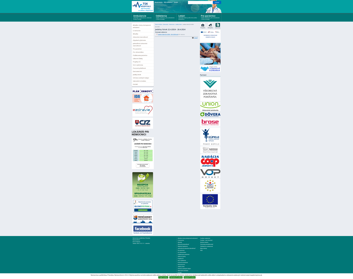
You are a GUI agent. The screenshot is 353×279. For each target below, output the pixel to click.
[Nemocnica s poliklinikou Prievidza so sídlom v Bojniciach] (143, 6)
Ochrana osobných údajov (141, 78)
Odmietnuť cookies (176, 277)
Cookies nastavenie (205, 238)
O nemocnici (136, 31)
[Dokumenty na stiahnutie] (218, 25)
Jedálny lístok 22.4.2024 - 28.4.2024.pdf (168, 34)
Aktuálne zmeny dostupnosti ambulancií (142, 26)
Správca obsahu (204, 242)
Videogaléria (210, 27)
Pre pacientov (210, 17)
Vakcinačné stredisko (139, 81)
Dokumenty (166, 24)
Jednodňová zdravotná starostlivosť (140, 45)
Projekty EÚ (136, 62)
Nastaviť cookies (189, 277)
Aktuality (135, 34)
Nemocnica (172, 24)
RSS (201, 250)
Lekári (187, 17)
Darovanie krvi (137, 71)
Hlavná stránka (159, 2)
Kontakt (176, 2)
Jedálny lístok (137, 74)
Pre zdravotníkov (138, 52)
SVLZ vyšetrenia (138, 65)
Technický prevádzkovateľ (206, 244)
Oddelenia (165, 17)
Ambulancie (142, 17)
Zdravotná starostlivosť (140, 37)
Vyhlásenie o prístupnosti (206, 246)
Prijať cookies (163, 277)
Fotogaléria (202, 27)
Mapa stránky (203, 248)
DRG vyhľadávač (168, 2)
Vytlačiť (196, 38)
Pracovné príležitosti (139, 68)
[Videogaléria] (210, 25)
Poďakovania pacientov (140, 55)
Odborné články (138, 58)
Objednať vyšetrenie (139, 40)
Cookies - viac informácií (206, 240)
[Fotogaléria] (203, 25)
